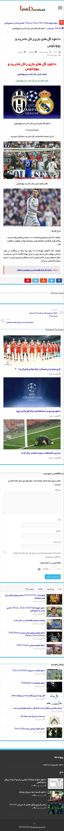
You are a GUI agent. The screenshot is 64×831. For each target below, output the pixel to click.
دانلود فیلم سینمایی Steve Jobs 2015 (29, 729)
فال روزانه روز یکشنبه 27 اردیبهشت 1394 (28, 696)
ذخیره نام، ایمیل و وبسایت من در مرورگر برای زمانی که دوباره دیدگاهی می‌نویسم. (37, 555)
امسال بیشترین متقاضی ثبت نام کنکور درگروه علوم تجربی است (37, 708)
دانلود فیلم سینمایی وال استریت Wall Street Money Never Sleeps (27, 634)
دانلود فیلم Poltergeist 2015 (33, 683)
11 (32, 808)
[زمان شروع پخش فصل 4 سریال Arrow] (55, 808)
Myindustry (24, 827)
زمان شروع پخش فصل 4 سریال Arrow (27, 805)
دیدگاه (57, 490)
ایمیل (58, 531)
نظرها (40, 589)
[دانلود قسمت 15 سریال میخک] (55, 796)
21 (32, 785)
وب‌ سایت (57, 542)
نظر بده (20, 52)
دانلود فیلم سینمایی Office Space (30, 645)
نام (59, 520)
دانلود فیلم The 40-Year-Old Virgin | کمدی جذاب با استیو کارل (31, 23)
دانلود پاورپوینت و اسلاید (53, 765)
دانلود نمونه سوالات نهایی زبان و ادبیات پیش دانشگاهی (25, 781)
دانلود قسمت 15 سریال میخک (32, 792)
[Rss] (34, 823)
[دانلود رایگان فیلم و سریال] (32, 9)
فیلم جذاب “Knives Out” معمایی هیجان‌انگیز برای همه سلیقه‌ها (25, 596)
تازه (59, 589)
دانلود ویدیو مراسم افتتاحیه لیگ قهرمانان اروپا (38, 411)
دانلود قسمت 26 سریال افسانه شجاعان (20, 321)
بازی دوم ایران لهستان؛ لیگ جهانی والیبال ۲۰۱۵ (38, 369)
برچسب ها (30, 589)
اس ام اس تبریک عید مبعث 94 (33, 716)
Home (58, 28)
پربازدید (50, 589)
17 (32, 795)
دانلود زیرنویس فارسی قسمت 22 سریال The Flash (43, 313)
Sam (56, 52)
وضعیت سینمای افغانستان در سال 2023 (29, 620)
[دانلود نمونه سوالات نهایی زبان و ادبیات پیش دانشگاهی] (55, 783)
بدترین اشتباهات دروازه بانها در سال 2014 (41, 453)
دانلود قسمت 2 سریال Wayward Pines (28, 670)
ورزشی (50, 28)
